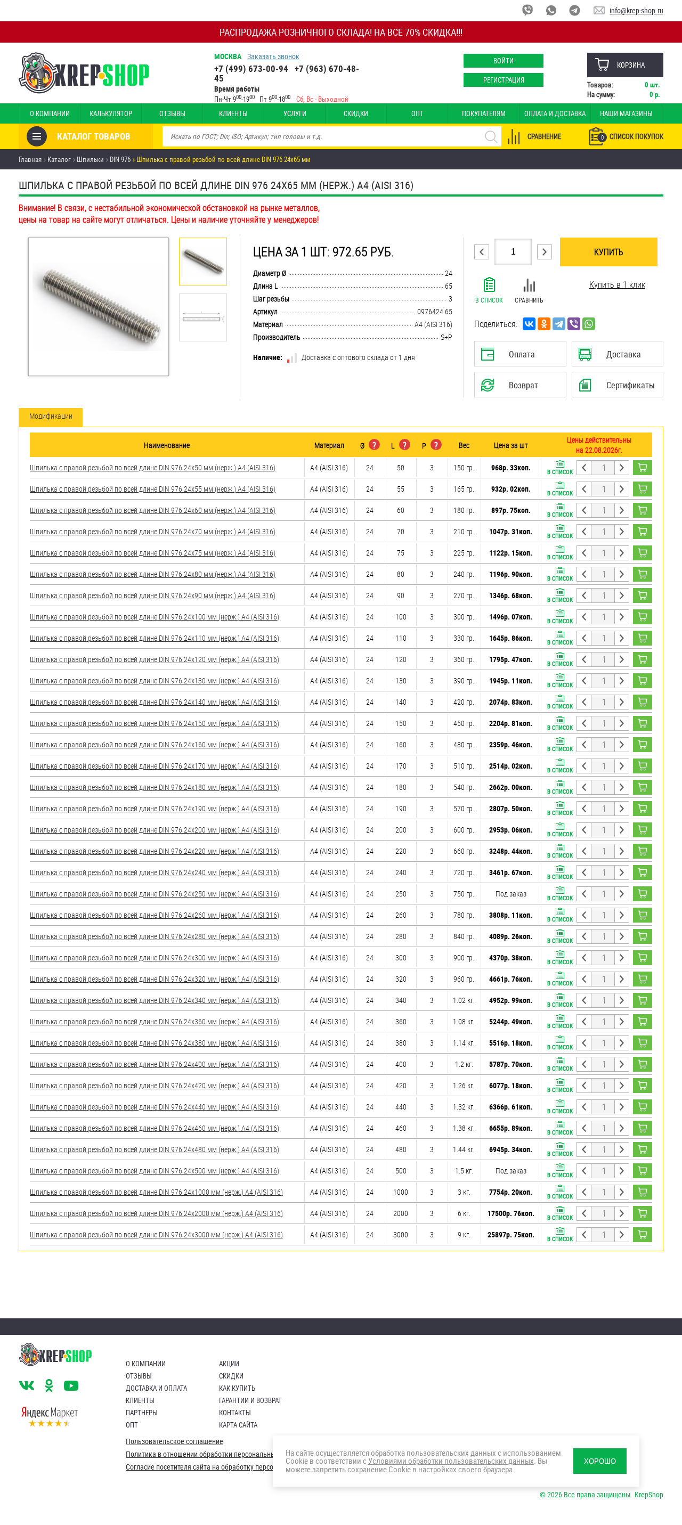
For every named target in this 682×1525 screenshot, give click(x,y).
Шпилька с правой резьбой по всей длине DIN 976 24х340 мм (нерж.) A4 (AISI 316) (154, 1000)
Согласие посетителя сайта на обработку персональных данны (224, 1467)
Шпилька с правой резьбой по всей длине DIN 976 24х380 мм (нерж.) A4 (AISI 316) (154, 1043)
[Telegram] (559, 323)
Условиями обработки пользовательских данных (451, 1460)
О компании (50, 113)
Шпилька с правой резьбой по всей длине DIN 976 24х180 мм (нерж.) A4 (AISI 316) (154, 787)
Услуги (294, 113)
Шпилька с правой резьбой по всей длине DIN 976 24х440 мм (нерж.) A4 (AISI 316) (154, 1107)
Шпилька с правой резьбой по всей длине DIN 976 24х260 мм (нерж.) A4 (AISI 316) (154, 915)
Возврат (512, 388)
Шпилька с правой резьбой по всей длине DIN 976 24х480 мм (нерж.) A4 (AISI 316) (154, 1149)
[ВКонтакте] (529, 323)
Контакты (235, 1412)
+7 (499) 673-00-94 (251, 68)
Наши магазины (626, 113)
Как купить (237, 1388)
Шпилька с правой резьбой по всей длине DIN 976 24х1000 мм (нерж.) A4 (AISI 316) (156, 1192)
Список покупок (632, 136)
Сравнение (544, 136)
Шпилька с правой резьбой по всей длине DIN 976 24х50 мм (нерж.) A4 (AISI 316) (152, 467)
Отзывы (172, 113)
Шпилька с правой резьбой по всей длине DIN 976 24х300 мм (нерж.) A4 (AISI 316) (154, 957)
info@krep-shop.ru (636, 10)
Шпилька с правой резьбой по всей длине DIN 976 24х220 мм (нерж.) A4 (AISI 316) (154, 851)
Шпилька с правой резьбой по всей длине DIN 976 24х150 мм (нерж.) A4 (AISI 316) (154, 723)
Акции (229, 1363)
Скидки (356, 113)
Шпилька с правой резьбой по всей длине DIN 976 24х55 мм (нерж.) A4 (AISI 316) (152, 489)
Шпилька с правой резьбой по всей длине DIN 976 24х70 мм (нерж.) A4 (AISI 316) (152, 531)
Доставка (617, 357)
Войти (503, 61)
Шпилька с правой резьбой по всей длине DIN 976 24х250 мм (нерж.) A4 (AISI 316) (154, 893)
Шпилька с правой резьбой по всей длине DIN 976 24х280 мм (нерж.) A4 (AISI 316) (154, 936)
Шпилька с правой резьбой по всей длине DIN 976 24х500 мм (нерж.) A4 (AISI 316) (154, 1170)
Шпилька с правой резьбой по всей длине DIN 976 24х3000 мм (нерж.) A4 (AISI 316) (156, 1234)
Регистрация (503, 80)
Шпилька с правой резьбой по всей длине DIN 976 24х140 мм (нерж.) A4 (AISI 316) (154, 702)
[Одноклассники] (544, 323)
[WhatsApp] (588, 323)
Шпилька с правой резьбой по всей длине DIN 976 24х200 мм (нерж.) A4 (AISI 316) (154, 830)
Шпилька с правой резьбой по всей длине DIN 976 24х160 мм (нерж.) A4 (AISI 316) (154, 744)
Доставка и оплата (156, 1388)
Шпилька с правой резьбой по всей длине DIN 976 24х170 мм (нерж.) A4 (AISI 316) (154, 766)
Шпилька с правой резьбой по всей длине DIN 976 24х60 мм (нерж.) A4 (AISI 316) (152, 510)
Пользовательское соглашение (174, 1441)
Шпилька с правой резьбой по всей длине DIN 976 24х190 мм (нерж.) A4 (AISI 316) (154, 808)
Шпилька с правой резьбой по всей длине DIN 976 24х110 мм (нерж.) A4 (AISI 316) (154, 638)
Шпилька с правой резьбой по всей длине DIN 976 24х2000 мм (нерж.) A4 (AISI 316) (156, 1213)
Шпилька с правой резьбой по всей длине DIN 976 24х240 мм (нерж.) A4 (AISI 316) (154, 872)
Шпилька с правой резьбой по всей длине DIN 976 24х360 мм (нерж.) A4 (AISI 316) (154, 1021)
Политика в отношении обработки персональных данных (215, 1454)
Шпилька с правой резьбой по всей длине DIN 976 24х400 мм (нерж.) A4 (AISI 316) (154, 1064)
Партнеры (142, 1412)
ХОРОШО (600, 1461)
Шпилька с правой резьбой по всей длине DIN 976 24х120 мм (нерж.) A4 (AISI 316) (154, 659)
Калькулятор (111, 113)
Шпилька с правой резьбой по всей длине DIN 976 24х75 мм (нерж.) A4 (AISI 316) (152, 553)
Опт (417, 113)
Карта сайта (238, 1425)
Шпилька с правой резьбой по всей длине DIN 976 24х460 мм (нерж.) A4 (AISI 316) (154, 1128)
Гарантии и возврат (250, 1400)
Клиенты (233, 113)
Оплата (518, 357)
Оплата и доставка (555, 113)
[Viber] (573, 323)
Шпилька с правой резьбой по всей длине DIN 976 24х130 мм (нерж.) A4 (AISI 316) (154, 680)
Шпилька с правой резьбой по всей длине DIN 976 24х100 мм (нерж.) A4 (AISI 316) (154, 616)
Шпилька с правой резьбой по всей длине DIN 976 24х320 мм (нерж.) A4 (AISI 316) (154, 979)
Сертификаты (619, 388)
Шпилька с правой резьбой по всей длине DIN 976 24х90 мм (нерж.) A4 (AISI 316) (152, 595)
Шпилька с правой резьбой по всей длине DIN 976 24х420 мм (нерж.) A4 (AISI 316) (154, 1085)
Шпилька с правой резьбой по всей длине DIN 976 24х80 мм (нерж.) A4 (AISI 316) (152, 574)
